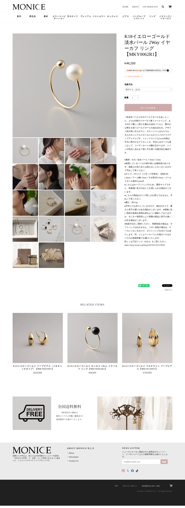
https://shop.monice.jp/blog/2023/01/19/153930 (144, 245)
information (150, 7)
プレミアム (85, 16)
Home (125, 7)
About (135, 7)
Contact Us (73, 461)
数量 (126, 97)
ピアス (126, 16)
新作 (19, 16)
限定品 (32, 16)
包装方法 (128, 84)
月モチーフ (72, 16)
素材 (46, 16)
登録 (164, 461)
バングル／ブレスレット (139, 17)
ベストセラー (99, 16)
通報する (168, 290)
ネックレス (112, 16)
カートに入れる (148, 107)
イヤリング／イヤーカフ (165, 17)
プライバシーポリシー (129, 486)
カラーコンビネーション (59, 17)
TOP (116, 486)
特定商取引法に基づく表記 (151, 486)
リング (152, 16)
